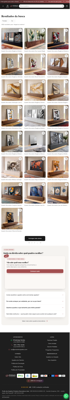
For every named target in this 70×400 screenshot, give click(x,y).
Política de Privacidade (17, 366)
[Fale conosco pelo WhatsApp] (64, 396)
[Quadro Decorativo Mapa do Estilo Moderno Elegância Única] (34, 166)
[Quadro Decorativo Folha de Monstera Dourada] (11, 216)
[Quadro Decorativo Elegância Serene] (34, 90)
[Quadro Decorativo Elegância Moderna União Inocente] (11, 141)
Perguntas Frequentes (51, 346)
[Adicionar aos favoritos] (20, 30)
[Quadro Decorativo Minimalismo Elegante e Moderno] (11, 115)
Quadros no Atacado (51, 354)
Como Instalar (51, 340)
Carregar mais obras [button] (34, 235)
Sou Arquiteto (51, 357)
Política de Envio (17, 363)
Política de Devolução (17, 360)
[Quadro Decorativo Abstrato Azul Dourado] (34, 191)
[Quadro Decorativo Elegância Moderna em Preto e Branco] (34, 115)
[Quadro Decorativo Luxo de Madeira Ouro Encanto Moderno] (57, 191)
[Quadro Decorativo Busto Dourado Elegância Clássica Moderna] (34, 65)
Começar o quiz (34, 267)
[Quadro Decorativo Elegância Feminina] (57, 115)
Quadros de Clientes (17, 357)
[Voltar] (3, 6)
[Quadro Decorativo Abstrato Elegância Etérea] (57, 90)
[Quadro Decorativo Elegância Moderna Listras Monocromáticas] (11, 40)
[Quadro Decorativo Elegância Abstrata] (11, 65)
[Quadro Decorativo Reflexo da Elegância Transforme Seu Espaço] (11, 166)
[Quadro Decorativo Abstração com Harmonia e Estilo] (11, 90)
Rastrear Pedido (51, 337)
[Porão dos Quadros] (14, 6)
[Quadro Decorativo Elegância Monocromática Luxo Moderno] (34, 141)
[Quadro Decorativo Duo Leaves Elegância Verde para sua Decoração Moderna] (34, 40)
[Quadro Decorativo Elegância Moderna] (57, 40)
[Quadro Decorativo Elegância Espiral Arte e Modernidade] (57, 65)
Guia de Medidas (51, 343)
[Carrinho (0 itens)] (67, 6)
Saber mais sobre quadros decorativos (33, 317)
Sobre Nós (17, 354)
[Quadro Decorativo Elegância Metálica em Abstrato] (57, 141)
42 (40, 239)
